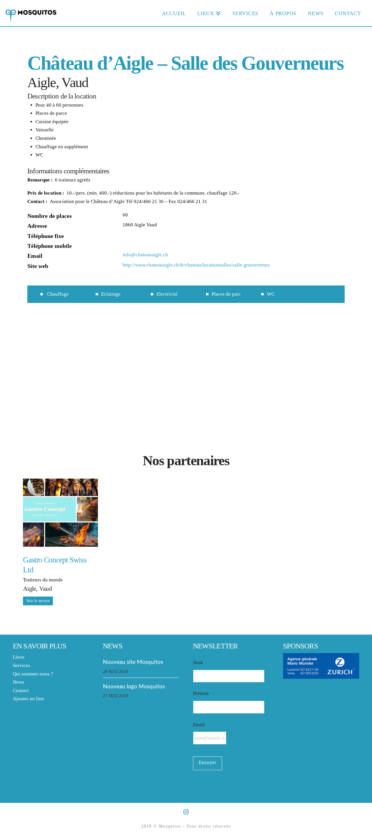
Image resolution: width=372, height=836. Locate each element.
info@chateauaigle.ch (145, 254)
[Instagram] (186, 812)
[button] (186, 376)
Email (199, 724)
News (18, 682)
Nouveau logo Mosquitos (134, 686)
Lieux (19, 657)
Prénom (201, 693)
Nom (198, 662)
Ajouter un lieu (28, 698)
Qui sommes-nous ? (33, 674)
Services (21, 665)
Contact (21, 690)
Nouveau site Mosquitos (133, 662)
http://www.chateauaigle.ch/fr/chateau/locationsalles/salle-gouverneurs (196, 265)
